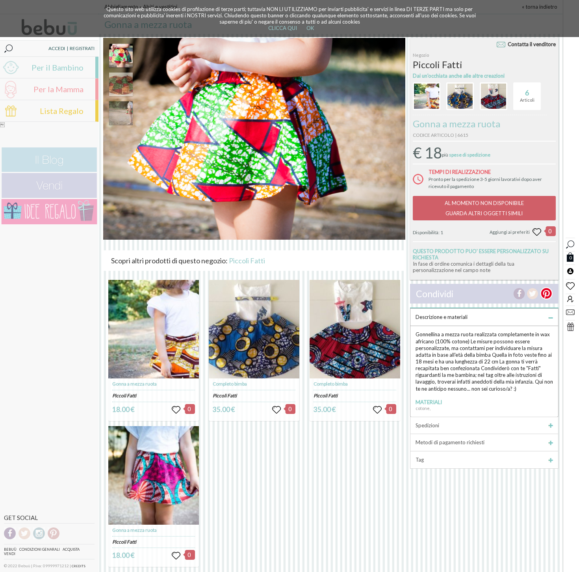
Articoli (527, 95)
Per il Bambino (58, 67)
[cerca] (570, 243)
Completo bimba (230, 384)
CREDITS (78, 566)
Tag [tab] (420, 459)
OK (310, 28)
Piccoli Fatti (247, 260)
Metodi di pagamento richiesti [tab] (450, 442)
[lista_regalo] (570, 326)
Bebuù (10, 549)
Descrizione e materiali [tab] (442, 317)
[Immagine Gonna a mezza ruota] (121, 55)
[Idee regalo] (49, 222)
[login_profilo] (570, 271)
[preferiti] (570, 285)
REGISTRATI (82, 48)
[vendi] (49, 196)
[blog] (49, 170)
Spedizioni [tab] (427, 425)
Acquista (71, 549)
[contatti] (570, 312)
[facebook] (10, 538)
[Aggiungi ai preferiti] (537, 232)
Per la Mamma (58, 89)
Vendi (9, 554)
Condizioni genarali (39, 549)
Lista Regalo (62, 111)
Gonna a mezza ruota (134, 384)
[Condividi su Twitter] (532, 294)
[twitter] (24, 538)
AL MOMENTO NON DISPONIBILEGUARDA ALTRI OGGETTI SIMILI (484, 208)
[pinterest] (53, 538)
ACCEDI (56, 48)
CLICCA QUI (282, 28)
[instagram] (39, 538)
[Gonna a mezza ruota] (153, 329)
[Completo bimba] (254, 329)
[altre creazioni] (426, 96)
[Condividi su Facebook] (519, 294)
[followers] (570, 299)
